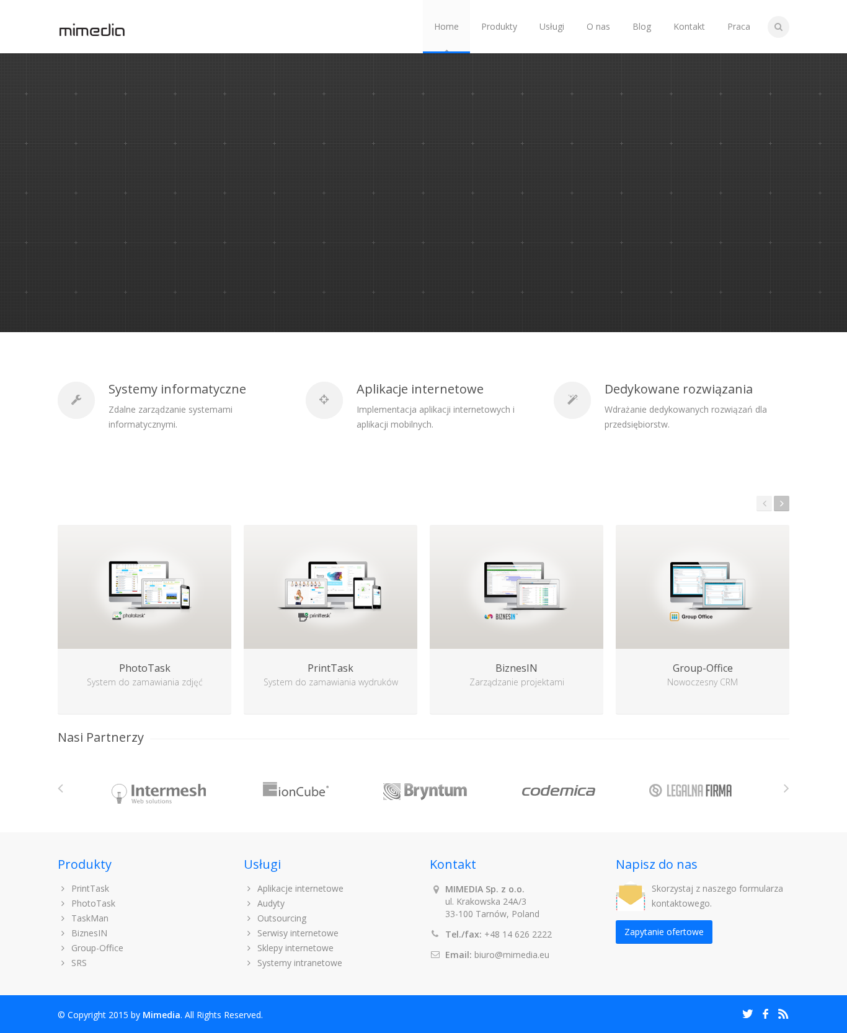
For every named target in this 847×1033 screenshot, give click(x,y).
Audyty (270, 903)
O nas (598, 26)
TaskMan (89, 918)
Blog (641, 26)
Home (446, 26)
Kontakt (689, 26)
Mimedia (161, 1015)
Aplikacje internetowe (299, 888)
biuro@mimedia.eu (511, 954)
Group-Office (96, 948)
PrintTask (89, 888)
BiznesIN (88, 933)
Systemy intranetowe (298, 963)
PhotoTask (92, 903)
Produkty (499, 26)
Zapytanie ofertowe (664, 932)
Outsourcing (280, 918)
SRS (78, 963)
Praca (738, 26)
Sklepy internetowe (294, 948)
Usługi (551, 26)
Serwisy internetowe (297, 933)
